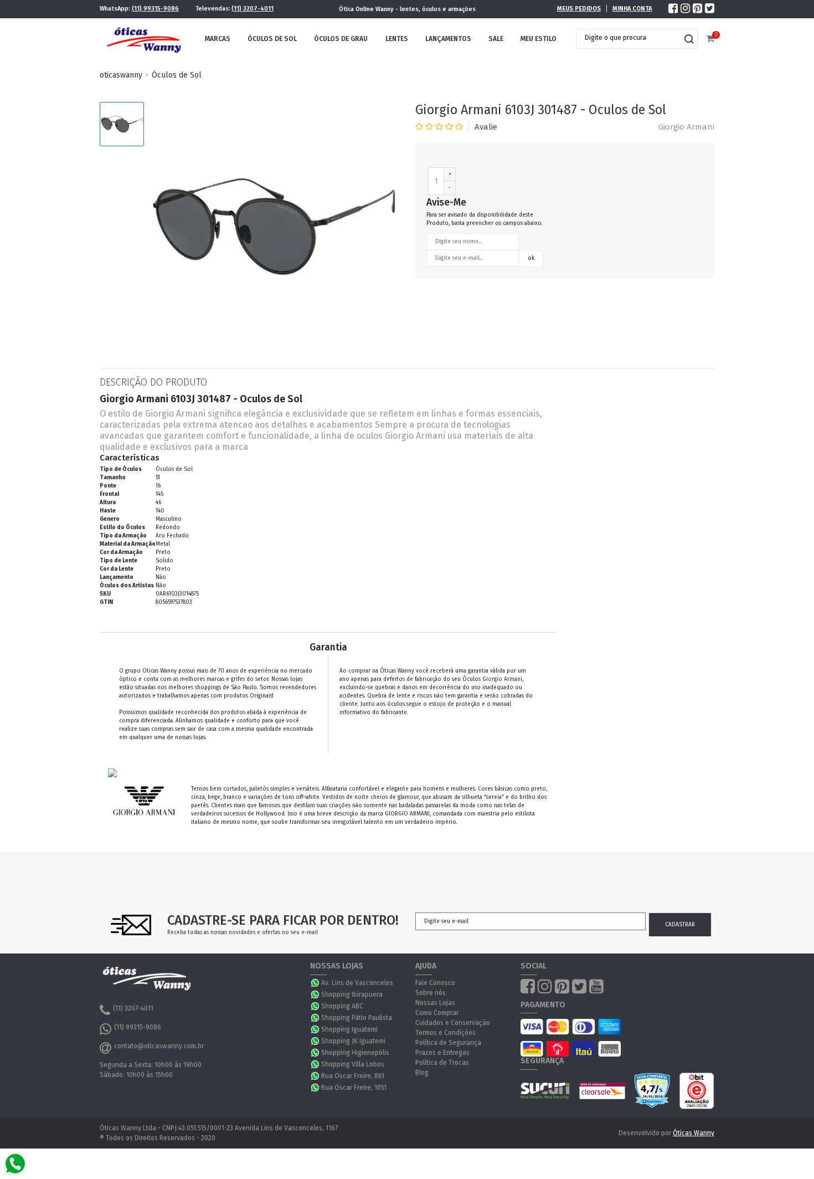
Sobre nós (430, 993)
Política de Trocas (442, 1063)
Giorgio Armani (686, 127)
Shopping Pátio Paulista (356, 1018)
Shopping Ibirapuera (352, 994)
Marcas (217, 39)
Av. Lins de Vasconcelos (357, 983)
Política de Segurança (448, 1043)
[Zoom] (122, 124)
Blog (422, 1073)
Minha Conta (632, 8)
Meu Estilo (539, 39)
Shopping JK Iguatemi (353, 1041)
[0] (710, 39)
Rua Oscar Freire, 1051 (354, 1087)
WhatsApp (315, 983)
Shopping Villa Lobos (352, 1064)
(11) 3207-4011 (252, 8)
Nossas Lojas (435, 1003)
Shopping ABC (342, 1006)
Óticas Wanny (693, 1133)
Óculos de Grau (341, 39)
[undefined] (274, 226)
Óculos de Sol (272, 39)
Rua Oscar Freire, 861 (352, 1076)
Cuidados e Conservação (452, 1023)
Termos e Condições (445, 1033)
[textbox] (628, 37)
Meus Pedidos (579, 8)
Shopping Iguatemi (349, 1029)
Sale (495, 39)
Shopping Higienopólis (355, 1053)
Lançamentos (448, 39)
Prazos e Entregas (442, 1053)
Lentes (396, 39)
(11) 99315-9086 (155, 8)
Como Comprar (436, 1013)
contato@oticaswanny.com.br (159, 1046)
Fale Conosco (435, 983)
